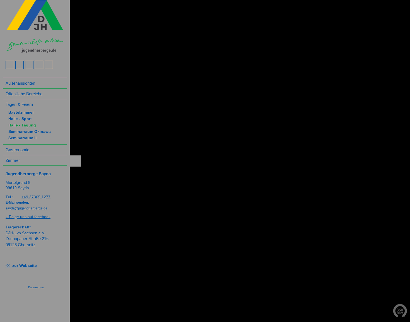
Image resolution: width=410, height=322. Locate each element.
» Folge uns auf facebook (28, 216)
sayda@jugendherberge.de (26, 208)
